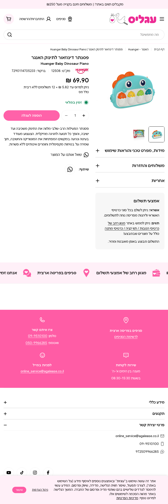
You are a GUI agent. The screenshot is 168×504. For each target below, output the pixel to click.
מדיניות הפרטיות (127, 498)
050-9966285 (36, 343)
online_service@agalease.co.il (42, 371)
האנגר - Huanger (138, 49)
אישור (19, 490)
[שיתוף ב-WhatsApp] (70, 169)
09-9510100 (37, 336)
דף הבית (159, 49)
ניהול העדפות (40, 489)
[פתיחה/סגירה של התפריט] (161, 19)
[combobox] (84, 34)
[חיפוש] (9, 34)
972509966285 (147, 452)
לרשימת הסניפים (126, 337)
